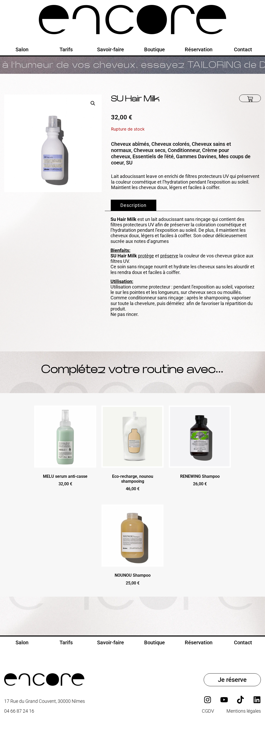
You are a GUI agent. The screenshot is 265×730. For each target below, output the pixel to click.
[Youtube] (224, 700)
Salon (22, 49)
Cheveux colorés (170, 144)
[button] (93, 103)
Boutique (154, 49)
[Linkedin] (257, 700)
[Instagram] (207, 700)
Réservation (198, 49)
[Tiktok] (240, 700)
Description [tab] (133, 205)
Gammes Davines (196, 156)
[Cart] (250, 98)
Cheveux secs (149, 150)
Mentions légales (243, 711)
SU (129, 163)
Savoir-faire (110, 49)
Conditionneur (184, 150)
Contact (243, 49)
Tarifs (66, 49)
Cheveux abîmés (130, 144)
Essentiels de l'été (153, 156)
